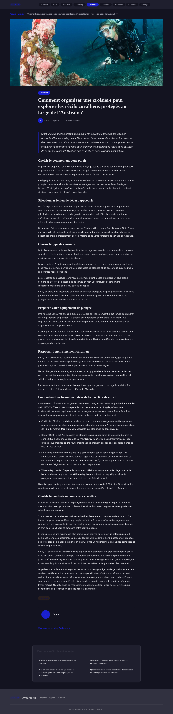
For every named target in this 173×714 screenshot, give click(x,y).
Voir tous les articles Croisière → (54, 628)
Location (105, 5)
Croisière (93, 5)
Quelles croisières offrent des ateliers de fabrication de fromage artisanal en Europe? (111, 671)
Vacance (132, 5)
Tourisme (119, 5)
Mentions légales (47, 697)
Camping (79, 5)
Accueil (44, 5)
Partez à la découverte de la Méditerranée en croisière (57, 662)
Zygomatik (29, 697)
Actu (55, 5)
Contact (61, 697)
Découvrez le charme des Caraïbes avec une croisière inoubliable (109, 662)
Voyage (144, 5)
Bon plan (66, 5)
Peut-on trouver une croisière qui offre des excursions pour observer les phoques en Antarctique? (56, 673)
